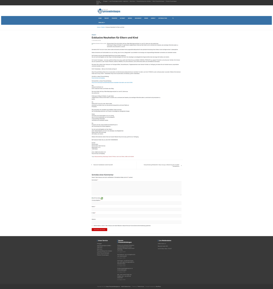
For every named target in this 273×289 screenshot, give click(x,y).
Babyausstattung (99, 156)
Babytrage (105, 156)
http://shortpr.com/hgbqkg (98, 78)
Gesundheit (138, 18)
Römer (122, 156)
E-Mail (94, 212)
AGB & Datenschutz (126, 286)
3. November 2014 (96, 40)
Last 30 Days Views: (163, 248)
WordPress (158, 286)
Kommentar (95, 180)
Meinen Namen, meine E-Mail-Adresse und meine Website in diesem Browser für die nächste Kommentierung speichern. (122, 225)
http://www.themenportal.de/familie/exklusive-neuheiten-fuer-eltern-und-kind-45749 (112, 82)
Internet (122, 18)
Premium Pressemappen (171, 1)
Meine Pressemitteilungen (158, 1)
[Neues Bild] (102, 198)
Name (93, 206)
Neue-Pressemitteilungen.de (113, 286)
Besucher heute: (162, 246)
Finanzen (114, 18)
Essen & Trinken (112, 156)
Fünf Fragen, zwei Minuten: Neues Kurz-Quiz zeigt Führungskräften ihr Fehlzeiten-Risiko (125, 262)
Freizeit (106, 18)
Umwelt (153, 18)
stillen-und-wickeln (129, 156)
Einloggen (105, 1)
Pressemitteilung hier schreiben (144, 1)
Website (94, 219)
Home (100, 18)
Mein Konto (132, 1)
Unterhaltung (162, 18)
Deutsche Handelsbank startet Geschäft (103, 164)
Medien (130, 18)
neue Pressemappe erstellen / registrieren (118, 1)
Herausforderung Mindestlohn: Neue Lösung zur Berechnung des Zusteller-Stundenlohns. (162, 165)
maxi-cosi (118, 156)
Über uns (101, 22)
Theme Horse (140, 286)
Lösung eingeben (96, 200)
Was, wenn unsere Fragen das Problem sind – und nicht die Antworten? (124, 276)
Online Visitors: (161, 243)
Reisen (146, 18)
